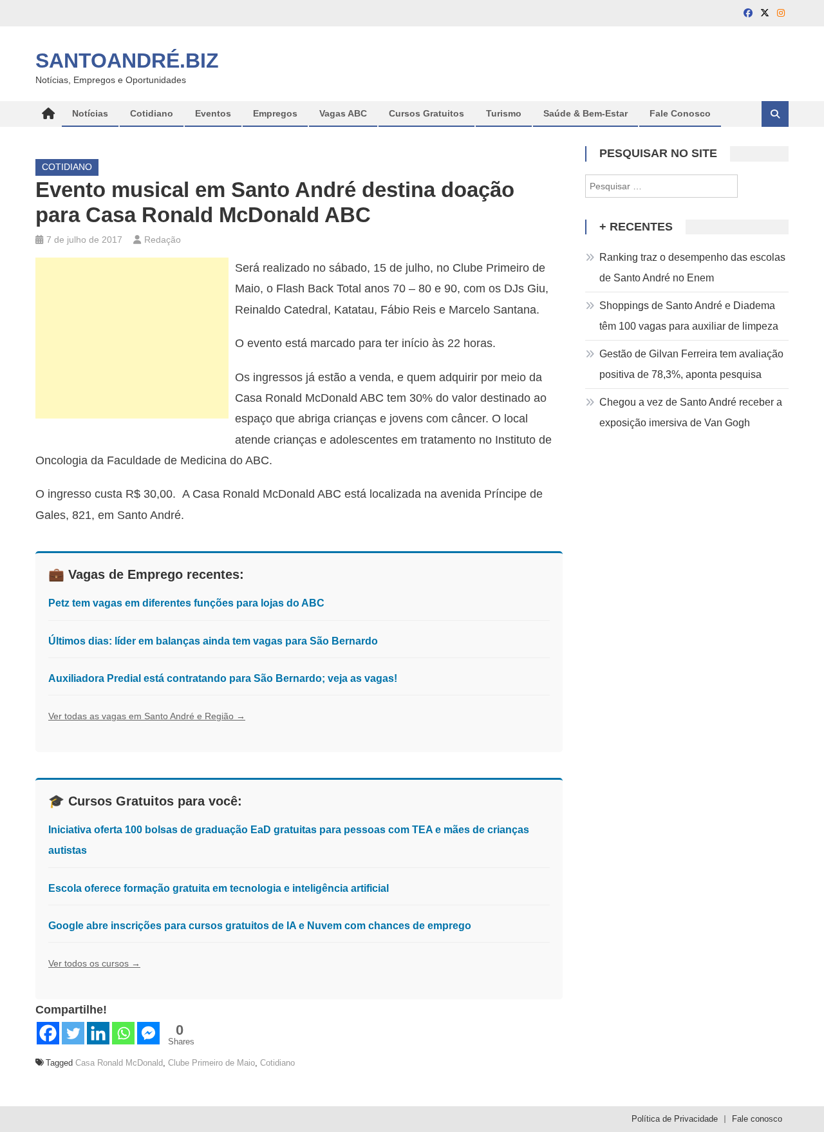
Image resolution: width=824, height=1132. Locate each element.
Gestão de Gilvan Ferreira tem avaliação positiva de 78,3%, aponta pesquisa (691, 364)
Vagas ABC (343, 113)
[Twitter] (73, 1033)
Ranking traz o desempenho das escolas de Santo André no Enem (692, 267)
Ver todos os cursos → (94, 963)
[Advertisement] (132, 338)
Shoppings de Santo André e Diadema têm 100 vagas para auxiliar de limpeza (688, 316)
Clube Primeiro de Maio (211, 1063)
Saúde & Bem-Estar (585, 113)
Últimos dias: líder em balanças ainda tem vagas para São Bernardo (213, 641)
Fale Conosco (680, 113)
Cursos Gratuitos (426, 113)
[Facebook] (48, 1033)
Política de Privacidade (675, 1119)
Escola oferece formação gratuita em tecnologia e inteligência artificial (218, 888)
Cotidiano (151, 113)
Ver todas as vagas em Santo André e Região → (146, 716)
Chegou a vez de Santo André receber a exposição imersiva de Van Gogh (690, 412)
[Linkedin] (98, 1033)
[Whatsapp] (123, 1033)
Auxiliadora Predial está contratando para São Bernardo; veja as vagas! (222, 678)
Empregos (275, 113)
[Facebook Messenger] (148, 1033)
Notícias (90, 113)
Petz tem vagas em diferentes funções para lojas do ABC (186, 603)
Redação (162, 239)
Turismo (503, 113)
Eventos (213, 113)
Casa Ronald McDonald (119, 1063)
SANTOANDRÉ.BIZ (127, 60)
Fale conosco (757, 1119)
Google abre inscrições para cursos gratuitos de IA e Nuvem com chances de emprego (259, 925)
